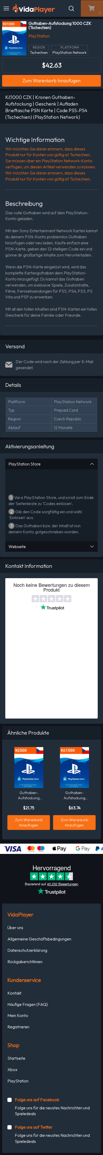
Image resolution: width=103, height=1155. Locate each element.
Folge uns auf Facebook (37, 1099)
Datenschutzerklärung (27, 950)
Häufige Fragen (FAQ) (27, 1004)
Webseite (17, 546)
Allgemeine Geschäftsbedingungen (39, 939)
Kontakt (14, 993)
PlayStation (18, 1080)
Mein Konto (17, 1015)
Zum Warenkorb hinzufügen (51, 81)
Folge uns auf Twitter (34, 1127)
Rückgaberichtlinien (25, 961)
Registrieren (18, 1026)
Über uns (15, 927)
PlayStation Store (24, 464)
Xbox (12, 1069)
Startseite (16, 1058)
